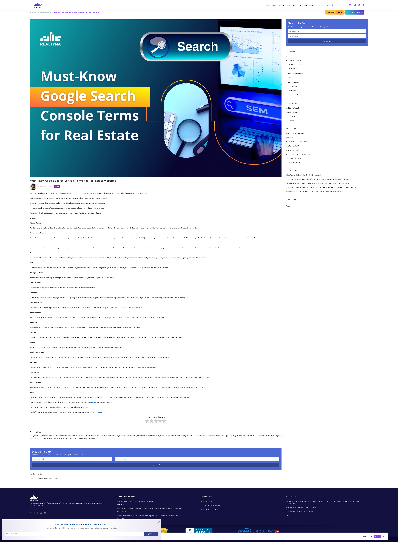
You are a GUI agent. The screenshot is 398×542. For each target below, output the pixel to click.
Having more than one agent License (298, 154)
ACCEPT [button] (377, 536)
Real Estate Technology (294, 74)
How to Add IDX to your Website (297, 142)
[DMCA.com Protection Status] (163, 531)
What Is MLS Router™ (293, 150)
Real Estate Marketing (294, 82)
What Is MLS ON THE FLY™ (295, 133)
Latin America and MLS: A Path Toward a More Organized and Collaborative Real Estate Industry (318, 183)
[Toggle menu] (363, 5)
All (286, 56)
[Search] (359, 5)
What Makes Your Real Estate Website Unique (301, 507)
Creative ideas (293, 86)
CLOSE (159, 522)
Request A (335, 12)
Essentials (292, 116)
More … (288, 516)
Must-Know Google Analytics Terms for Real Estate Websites (75, 193)
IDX (290, 78)
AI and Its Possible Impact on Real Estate (299, 511)
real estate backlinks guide (146, 367)
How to (291, 120)
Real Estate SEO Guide (293, 158)
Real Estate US (294, 69)
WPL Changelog (206, 501)
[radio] (147, 421)
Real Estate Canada (295, 65)
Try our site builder (355, 12)
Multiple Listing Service (294, 60)
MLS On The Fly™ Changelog (210, 505)
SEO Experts (93, 402)
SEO (290, 99)
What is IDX (289, 138)
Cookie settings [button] (367, 536)
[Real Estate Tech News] (45, 513)
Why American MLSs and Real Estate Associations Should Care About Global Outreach (314, 192)
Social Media (293, 103)
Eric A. (51, 186)
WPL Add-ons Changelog (209, 509)
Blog (50, 12)
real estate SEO (101, 412)
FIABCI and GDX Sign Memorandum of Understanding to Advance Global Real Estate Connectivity (318, 179)
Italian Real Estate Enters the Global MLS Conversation (304, 175)
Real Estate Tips (291, 112)
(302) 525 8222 (340, 5)
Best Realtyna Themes (293, 162)
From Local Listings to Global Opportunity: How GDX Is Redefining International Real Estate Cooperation (321, 187)
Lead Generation (294, 95)
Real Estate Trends (292, 108)
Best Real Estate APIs (293, 146)
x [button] (383, 536)
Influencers (292, 91)
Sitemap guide (182, 298)
